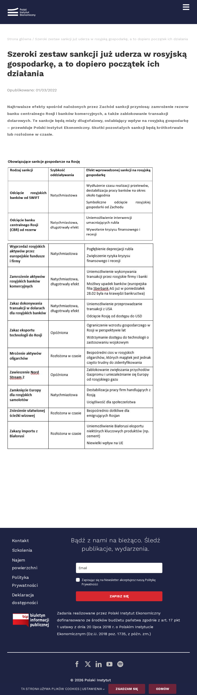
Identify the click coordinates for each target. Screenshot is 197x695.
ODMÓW (162, 689)
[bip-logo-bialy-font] (31, 615)
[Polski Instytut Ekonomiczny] (21, 9)
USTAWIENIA (92, 689)
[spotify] (120, 664)
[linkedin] (99, 664)
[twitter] (88, 664)
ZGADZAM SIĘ (127, 689)
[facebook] (77, 664)
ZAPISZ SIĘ (119, 596)
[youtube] (109, 664)
